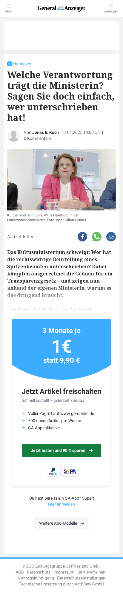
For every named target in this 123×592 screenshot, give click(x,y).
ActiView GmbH (89, 584)
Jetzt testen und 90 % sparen (58, 450)
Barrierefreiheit (91, 572)
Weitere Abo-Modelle (58, 523)
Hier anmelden (61, 504)
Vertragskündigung (36, 578)
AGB (20, 572)
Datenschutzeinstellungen (81, 578)
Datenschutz (38, 572)
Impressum (63, 572)
